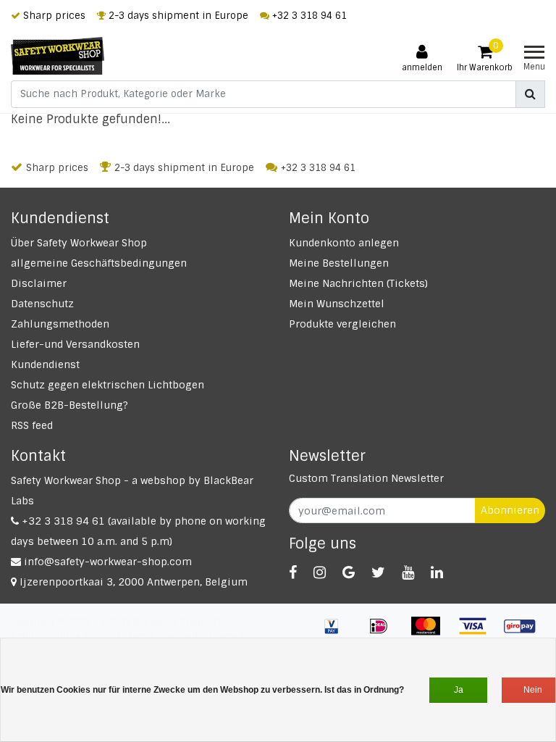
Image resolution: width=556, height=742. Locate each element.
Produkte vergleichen (342, 323)
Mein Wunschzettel (336, 303)
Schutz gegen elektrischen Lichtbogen (107, 384)
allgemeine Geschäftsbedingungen (99, 263)
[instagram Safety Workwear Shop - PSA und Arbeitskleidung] (319, 572)
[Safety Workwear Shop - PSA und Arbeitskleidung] (57, 56)
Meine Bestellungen (339, 263)
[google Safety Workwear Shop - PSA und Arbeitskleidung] (348, 572)
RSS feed (32, 425)
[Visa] (478, 633)
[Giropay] (523, 633)
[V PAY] (337, 633)
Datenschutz (42, 303)
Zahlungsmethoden (60, 323)
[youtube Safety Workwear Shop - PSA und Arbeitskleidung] (408, 572)
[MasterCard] (431, 633)
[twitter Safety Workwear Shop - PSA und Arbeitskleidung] (378, 572)
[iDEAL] (384, 633)
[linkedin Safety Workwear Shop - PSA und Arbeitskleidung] (437, 572)
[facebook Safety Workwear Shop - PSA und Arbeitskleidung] (293, 572)
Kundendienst (45, 364)
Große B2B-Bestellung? (69, 405)
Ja (458, 690)
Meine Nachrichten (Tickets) (358, 283)
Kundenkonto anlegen (344, 242)
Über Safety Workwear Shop (79, 242)
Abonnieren (510, 510)
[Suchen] (530, 94)
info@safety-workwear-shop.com (108, 561)
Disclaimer (39, 283)
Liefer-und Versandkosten (75, 344)
